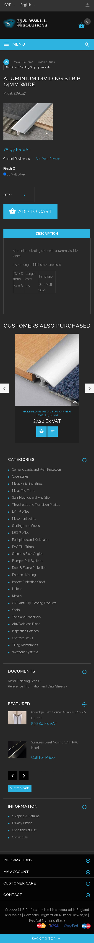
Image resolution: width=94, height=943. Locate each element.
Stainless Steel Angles (27, 554)
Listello (17, 589)
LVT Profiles (20, 511)
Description (47, 233)
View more (19, 788)
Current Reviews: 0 (16, 159)
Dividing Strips (46, 62)
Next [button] (89, 388)
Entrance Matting (24, 575)
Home (6, 62)
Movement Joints (24, 518)
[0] (81, 27)
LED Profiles (20, 532)
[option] (47, 121)
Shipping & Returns (25, 816)
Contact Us (20, 837)
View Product (41, 431)
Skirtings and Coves (26, 526)
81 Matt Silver (16, 174)
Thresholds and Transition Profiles (36, 504)
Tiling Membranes (25, 645)
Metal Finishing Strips (27, 483)
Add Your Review (48, 159)
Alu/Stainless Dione (26, 624)
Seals (16, 610)
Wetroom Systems (25, 652)
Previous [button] (4, 388)
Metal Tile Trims (23, 62)
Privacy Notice (22, 823)
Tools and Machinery (26, 617)
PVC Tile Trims (23, 547)
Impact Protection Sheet (28, 582)
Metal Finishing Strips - (24, 681)
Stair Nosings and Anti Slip (31, 497)
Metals (16, 596)
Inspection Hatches (25, 631)
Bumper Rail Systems (27, 561)
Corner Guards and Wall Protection (36, 469)
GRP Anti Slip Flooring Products (34, 603)
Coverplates (20, 476)
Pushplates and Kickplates (30, 540)
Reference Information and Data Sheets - (37, 686)
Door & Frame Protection (29, 568)
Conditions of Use (24, 830)
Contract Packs (22, 638)
